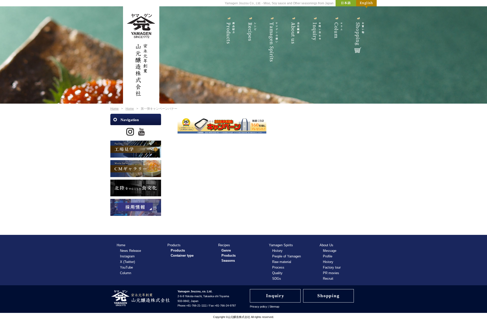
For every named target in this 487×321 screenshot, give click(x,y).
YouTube (126, 267)
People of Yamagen (286, 256)
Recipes (250, 37)
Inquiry (315, 37)
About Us (293, 37)
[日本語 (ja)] (346, 4)
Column (336, 37)
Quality (277, 273)
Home (114, 108)
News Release (130, 251)
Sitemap (274, 306)
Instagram (127, 256)
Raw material (281, 262)
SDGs (276, 278)
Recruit (328, 278)
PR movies (331, 273)
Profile (327, 256)
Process (278, 267)
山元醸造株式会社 (239, 316)
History (277, 251)
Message (329, 251)
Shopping (358, 37)
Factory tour (332, 267)
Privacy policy (258, 306)
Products (229, 37)
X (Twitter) (127, 262)
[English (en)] (366, 4)
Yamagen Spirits (272, 37)
